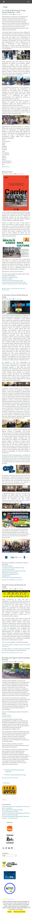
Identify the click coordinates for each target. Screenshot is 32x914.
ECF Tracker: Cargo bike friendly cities (12, 577)
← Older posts (5, 783)
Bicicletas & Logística (7, 566)
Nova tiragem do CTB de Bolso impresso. (12, 810)
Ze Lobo (12, 174)
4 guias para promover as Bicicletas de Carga (13, 282)
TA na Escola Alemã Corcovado (10, 811)
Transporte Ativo (5, 290)
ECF (3, 413)
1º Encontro (24, 493)
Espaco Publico (9, 777)
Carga (4, 166)
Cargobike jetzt (6, 576)
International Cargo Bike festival (10, 574)
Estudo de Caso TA (7, 717)
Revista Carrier (7, 172)
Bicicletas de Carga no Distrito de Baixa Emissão (16, 659)
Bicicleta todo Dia (7, 288)
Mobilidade (12, 579)
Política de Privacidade (19, 911)
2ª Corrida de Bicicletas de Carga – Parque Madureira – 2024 (14, 11)
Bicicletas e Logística (7, 279)
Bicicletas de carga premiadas (10, 277)
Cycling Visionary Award (8, 569)
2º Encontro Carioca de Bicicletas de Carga (15, 296)
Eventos (8, 166)
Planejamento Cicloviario (19, 288)
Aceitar (9, 911)
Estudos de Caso (6, 715)
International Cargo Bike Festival (11, 364)
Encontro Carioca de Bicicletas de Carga (12, 280)
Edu (11, 14)
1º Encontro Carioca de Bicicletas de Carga (13, 567)
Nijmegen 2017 (25, 603)
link (22, 271)
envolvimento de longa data (15, 599)
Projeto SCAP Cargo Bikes (23, 409)
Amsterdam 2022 (9, 604)
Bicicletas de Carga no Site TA (9, 572)
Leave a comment (18, 14)
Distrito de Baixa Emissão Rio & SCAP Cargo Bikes (14, 284)
